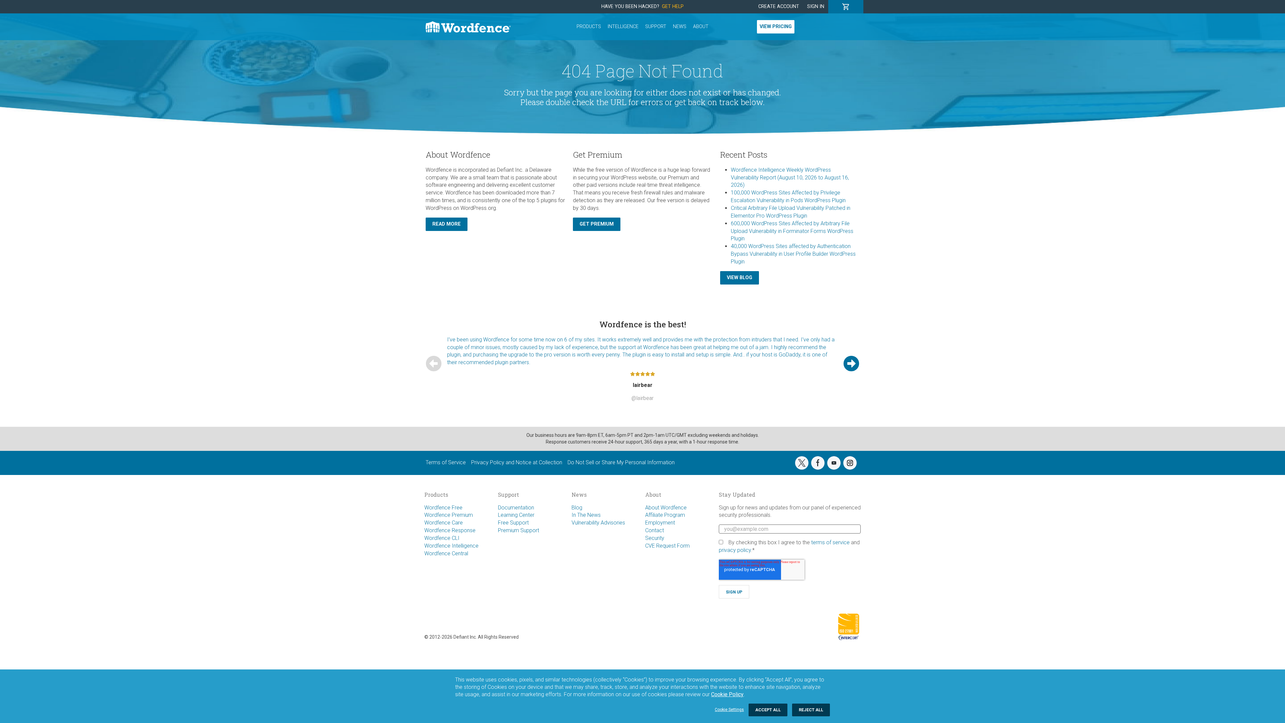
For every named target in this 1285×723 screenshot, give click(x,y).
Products (589, 26)
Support (655, 26)
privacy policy (735, 550)
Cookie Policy (727, 694)
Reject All (811, 709)
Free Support (513, 522)
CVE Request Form (667, 546)
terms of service (830, 542)
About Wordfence (666, 507)
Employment (660, 522)
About (700, 26)
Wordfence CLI (441, 538)
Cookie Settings (729, 709)
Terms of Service (446, 462)
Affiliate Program (665, 515)
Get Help (673, 6)
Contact (654, 530)
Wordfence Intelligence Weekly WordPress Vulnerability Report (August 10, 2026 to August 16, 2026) (790, 177)
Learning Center (516, 515)
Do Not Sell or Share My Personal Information (621, 462)
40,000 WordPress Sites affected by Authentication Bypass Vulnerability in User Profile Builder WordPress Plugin (793, 254)
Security (654, 538)
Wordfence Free (443, 507)
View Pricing (776, 26)
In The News (586, 515)
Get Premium (597, 224)
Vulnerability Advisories (598, 522)
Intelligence (623, 26)
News (679, 26)
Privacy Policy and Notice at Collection (516, 462)
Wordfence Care (443, 522)
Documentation (516, 507)
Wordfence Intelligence (451, 546)
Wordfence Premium (448, 515)
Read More (446, 224)
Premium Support (518, 530)
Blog (577, 507)
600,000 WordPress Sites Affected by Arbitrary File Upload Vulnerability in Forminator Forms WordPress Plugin (792, 231)
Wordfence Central (446, 553)
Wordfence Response (450, 530)
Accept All (768, 709)
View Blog (739, 277)
